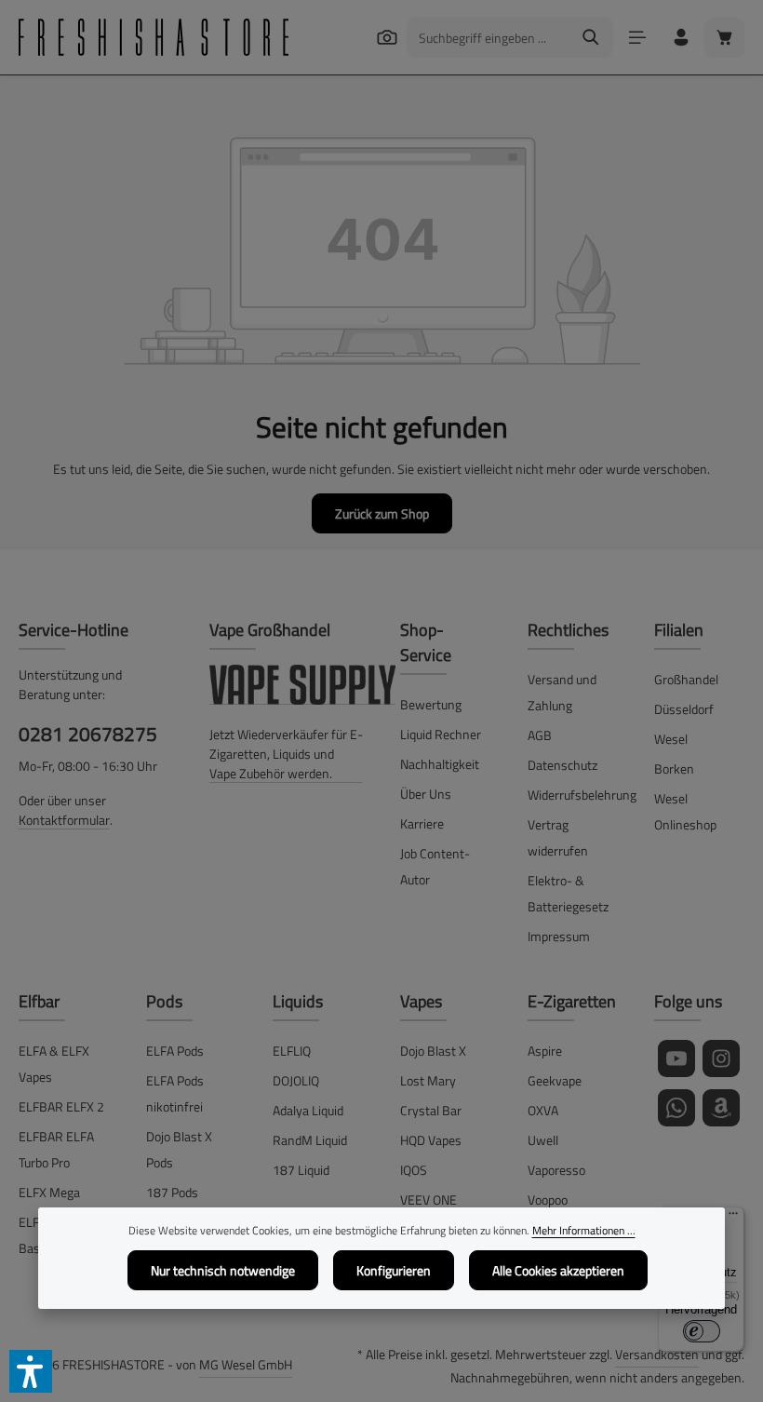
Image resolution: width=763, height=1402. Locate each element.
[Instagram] (721, 1058)
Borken (674, 768)
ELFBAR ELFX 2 (61, 1106)
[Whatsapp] (676, 1107)
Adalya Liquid (308, 1110)
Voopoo (548, 1199)
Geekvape (555, 1080)
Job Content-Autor (435, 866)
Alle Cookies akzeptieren (558, 1270)
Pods (164, 1001)
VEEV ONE (428, 1199)
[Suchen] (387, 37)
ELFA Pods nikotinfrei (175, 1093)
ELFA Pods (175, 1050)
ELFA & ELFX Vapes (54, 1063)
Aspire (545, 1050)
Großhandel (686, 679)
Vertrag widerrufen (558, 837)
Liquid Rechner (440, 734)
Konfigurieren (393, 1270)
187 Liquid (301, 1170)
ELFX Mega (49, 1192)
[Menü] (637, 38)
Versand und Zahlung (562, 692)
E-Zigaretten (572, 1001)
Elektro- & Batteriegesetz (568, 893)
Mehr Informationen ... (584, 1230)
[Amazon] (721, 1107)
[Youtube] (676, 1058)
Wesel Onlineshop (685, 811)
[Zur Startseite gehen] (153, 37)
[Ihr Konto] (681, 38)
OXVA (543, 1110)
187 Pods (172, 1192)
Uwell (543, 1140)
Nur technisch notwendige (223, 1270)
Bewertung (431, 704)
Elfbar (39, 1001)
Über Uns (425, 793)
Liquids (298, 1001)
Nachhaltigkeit (439, 764)
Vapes (421, 1001)
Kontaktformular (64, 819)
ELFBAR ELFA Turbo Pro (56, 1149)
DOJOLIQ (296, 1080)
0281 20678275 (88, 733)
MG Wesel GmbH (245, 1364)
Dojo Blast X (433, 1050)
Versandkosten (657, 1354)
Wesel (671, 738)
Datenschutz (562, 765)
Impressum (559, 936)
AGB (540, 735)
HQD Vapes (431, 1140)
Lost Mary (428, 1080)
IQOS (413, 1170)
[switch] (701, 1331)
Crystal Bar (431, 1110)
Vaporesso (556, 1170)
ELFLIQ (292, 1050)
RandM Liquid (310, 1140)
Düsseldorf (684, 709)
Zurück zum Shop (382, 513)
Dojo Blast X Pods (179, 1149)
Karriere (422, 823)
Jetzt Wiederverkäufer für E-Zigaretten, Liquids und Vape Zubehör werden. (286, 753)
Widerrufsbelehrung (582, 794)
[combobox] (488, 37)
